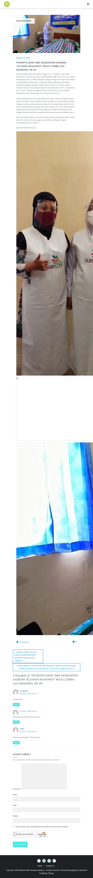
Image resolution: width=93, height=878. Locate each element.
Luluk (22, 729)
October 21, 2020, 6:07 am (28, 711)
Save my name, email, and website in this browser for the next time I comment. (42, 827)
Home (40, 866)
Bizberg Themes (48, 873)
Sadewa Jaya (24, 642)
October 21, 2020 (23, 58)
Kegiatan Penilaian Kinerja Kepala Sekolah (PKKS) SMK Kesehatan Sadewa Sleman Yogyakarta (25, 656)
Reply (16, 705)
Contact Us (50, 866)
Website (15, 816)
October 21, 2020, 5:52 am (28, 694)
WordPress (74, 870)
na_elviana (24, 691)
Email (14, 805)
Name (15, 795)
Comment (17, 789)
